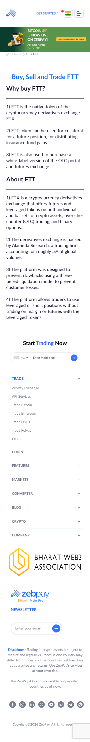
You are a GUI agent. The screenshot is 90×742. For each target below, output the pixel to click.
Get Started (46, 13)
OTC (15, 439)
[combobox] (21, 358)
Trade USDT (21, 422)
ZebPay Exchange (25, 388)
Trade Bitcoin (22, 405)
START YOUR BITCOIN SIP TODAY (71, 39)
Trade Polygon (23, 430)
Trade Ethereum (24, 413)
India (68, 13)
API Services (21, 396)
